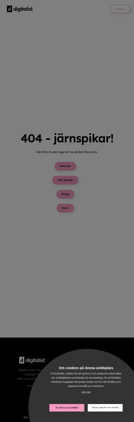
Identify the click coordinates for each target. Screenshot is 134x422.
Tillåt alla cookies (66, 408)
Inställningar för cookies (105, 408)
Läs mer (85, 392)
